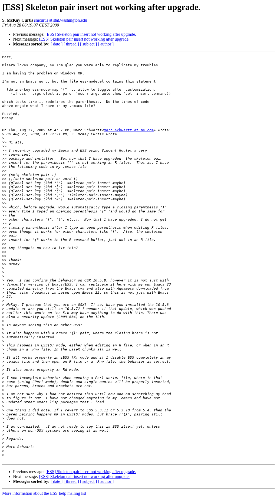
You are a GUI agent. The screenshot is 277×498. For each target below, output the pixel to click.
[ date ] (56, 44)
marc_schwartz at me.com (129, 130)
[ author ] (106, 44)
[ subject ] (88, 44)
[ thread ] (71, 44)
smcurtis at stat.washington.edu (60, 20)
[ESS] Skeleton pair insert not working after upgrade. (90, 34)
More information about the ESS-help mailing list (44, 493)
